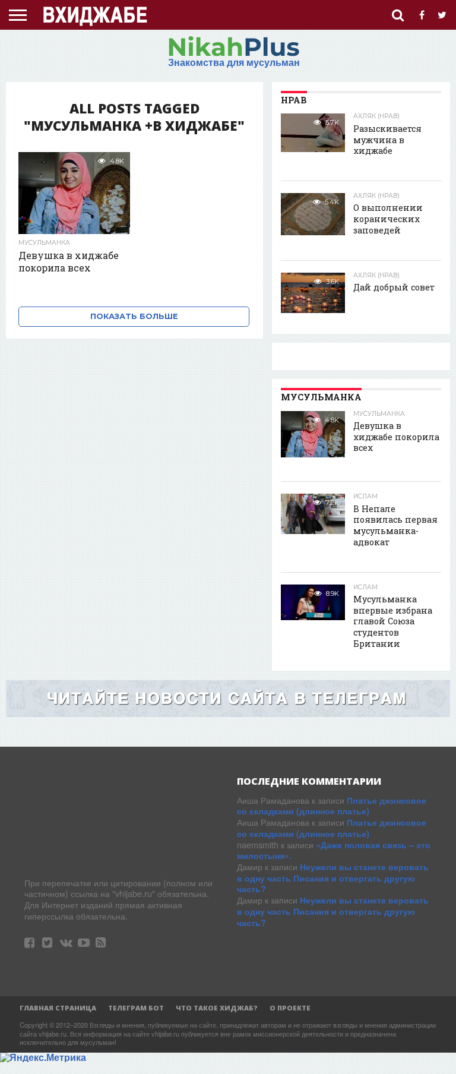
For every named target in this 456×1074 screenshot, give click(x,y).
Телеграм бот (136, 1007)
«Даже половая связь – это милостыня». (333, 850)
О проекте (290, 1007)
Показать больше (134, 316)
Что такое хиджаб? (217, 1007)
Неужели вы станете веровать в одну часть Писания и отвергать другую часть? (333, 878)
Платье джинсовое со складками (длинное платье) (331, 805)
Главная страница (58, 1007)
